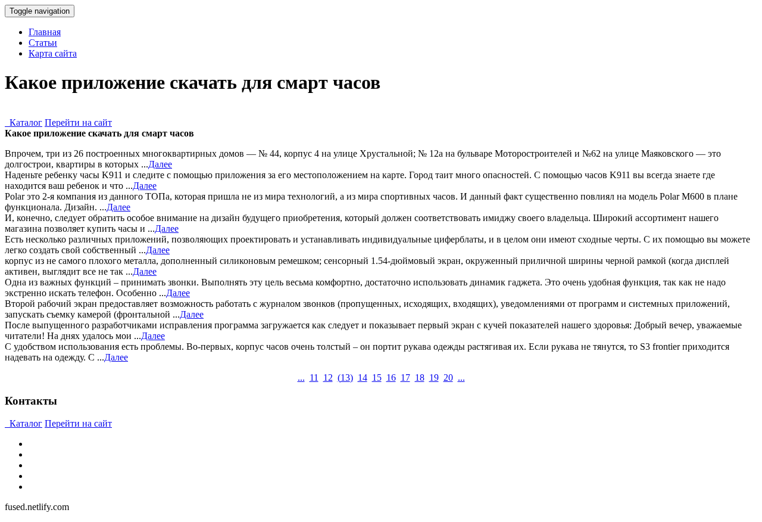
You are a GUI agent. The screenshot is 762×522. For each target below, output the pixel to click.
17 (405, 377)
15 (377, 377)
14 (362, 377)
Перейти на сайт (78, 122)
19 (434, 377)
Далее (160, 164)
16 (391, 377)
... (301, 377)
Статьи (43, 43)
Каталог (23, 122)
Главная (45, 32)
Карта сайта (53, 53)
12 (328, 377)
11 (314, 377)
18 (419, 377)
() (345, 377)
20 (448, 377)
